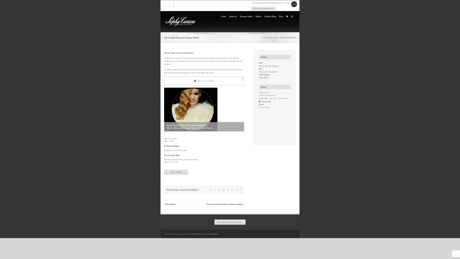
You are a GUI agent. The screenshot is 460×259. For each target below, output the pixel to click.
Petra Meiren (170, 204)
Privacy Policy (198, 234)
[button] (292, 16)
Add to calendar (176, 172)
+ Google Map (266, 101)
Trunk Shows (263, 78)
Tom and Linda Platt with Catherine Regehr (224, 204)
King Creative (214, 234)
